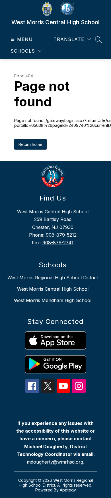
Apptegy (68, 489)
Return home (30, 144)
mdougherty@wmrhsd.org (55, 462)
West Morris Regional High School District (52, 277)
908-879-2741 (57, 242)
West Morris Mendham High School (52, 300)
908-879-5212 (61, 235)
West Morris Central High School (53, 289)
